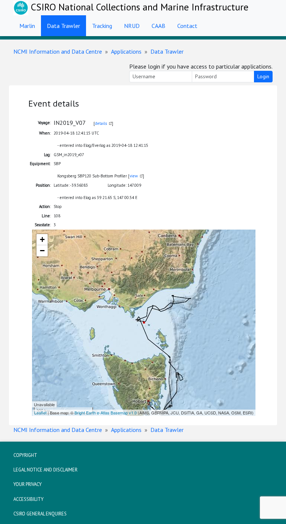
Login (263, 76)
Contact (187, 25)
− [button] (42, 250)
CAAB (158, 25)
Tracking (102, 25)
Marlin (27, 25)
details (101, 123)
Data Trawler (63, 25)
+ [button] (42, 239)
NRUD (132, 25)
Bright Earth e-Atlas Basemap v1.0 (105, 413)
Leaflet (40, 413)
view (134, 176)
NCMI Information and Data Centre (57, 51)
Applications (126, 51)
